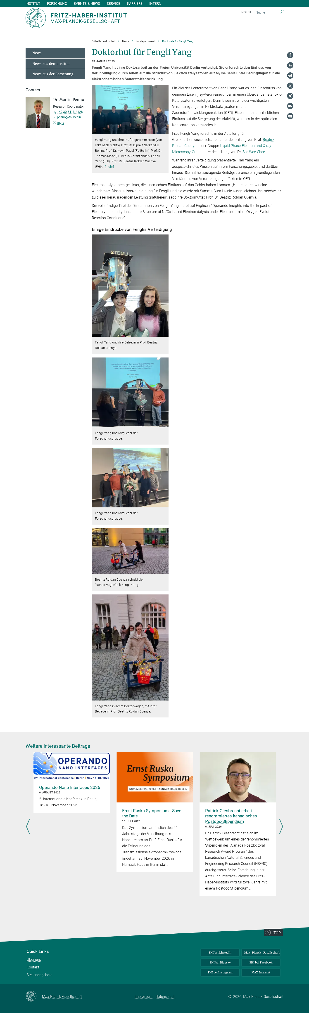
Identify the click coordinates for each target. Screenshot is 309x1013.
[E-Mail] (290, 106)
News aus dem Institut (51, 64)
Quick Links (38, 951)
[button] (164, 131)
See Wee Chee (253, 152)
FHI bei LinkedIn (220, 952)
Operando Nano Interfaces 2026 (69, 787)
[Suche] (282, 12)
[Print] (290, 116)
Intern (155, 3)
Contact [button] (33, 90)
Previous (27, 827)
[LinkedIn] (290, 65)
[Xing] (290, 95)
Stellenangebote (39, 975)
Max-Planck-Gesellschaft (262, 952)
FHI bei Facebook (261, 962)
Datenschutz (166, 996)
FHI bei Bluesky (220, 962)
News (37, 53)
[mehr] (109, 166)
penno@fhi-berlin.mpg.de (75, 117)
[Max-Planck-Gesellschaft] (34, 996)
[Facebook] (290, 55)
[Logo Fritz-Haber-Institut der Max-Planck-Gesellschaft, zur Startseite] (110, 18)
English (246, 12)
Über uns (34, 959)
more (60, 122)
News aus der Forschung (52, 74)
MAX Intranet (261, 972)
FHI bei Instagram (220, 972)
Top (277, 932)
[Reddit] (290, 75)
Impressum (143, 996)
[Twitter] (290, 85)
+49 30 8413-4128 (70, 112)
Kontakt (33, 967)
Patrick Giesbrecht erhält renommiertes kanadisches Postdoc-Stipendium (231, 816)
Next (281, 827)
